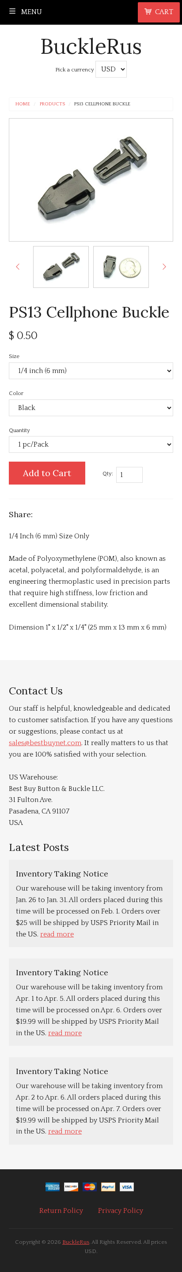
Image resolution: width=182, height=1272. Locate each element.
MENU (30, 12)
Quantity (19, 430)
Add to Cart (47, 472)
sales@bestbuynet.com (45, 743)
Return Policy (61, 1211)
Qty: (107, 473)
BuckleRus (91, 46)
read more (57, 934)
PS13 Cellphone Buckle (102, 104)
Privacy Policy (120, 1211)
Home (22, 104)
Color (16, 393)
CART (164, 12)
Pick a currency (75, 70)
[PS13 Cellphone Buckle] (61, 267)
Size (14, 356)
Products (52, 104)
